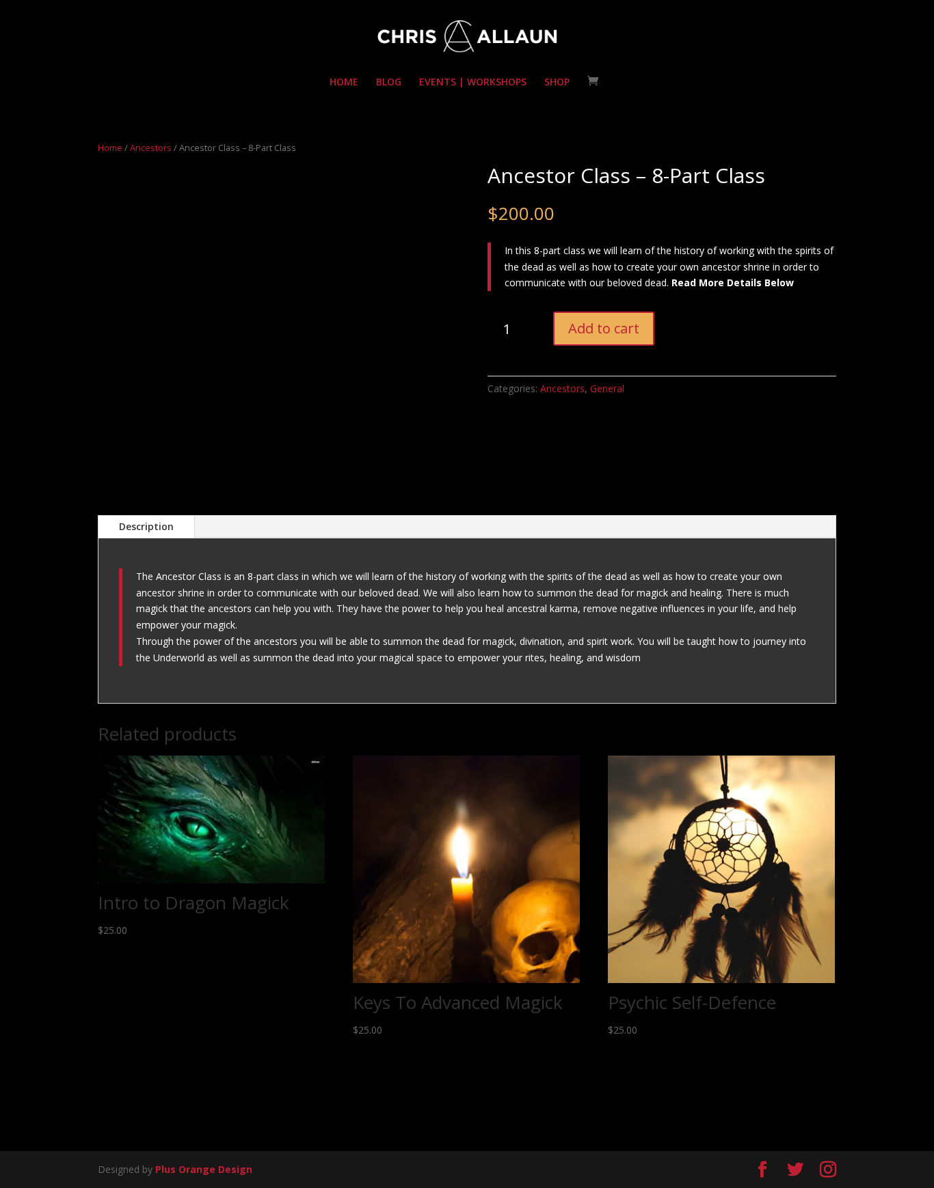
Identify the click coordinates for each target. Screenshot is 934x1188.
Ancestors (151, 147)
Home (110, 147)
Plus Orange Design (203, 1169)
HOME (344, 82)
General (607, 388)
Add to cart (603, 328)
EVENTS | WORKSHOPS (472, 82)
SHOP (557, 82)
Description (146, 526)
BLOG (388, 82)
